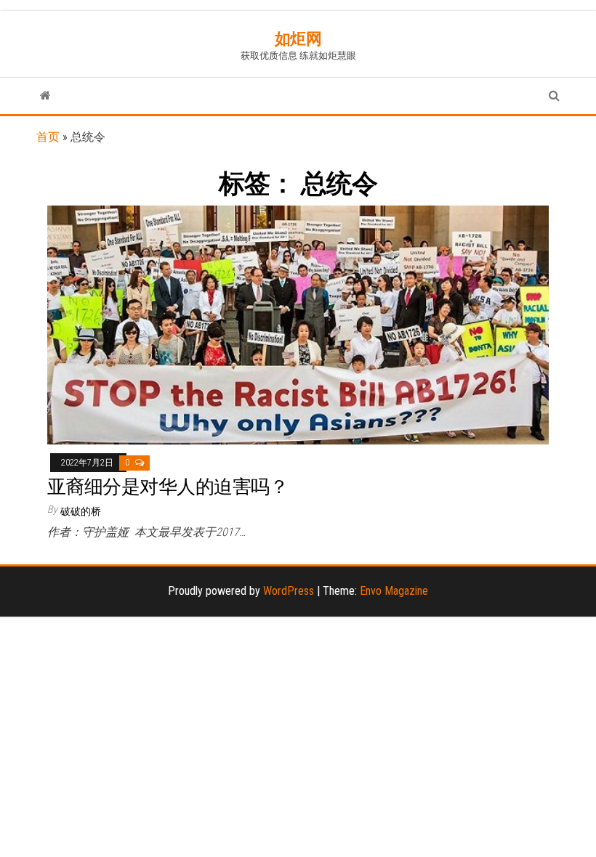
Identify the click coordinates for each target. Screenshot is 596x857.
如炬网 (298, 39)
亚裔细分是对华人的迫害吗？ (167, 486)
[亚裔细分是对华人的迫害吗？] (298, 324)
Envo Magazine (394, 591)
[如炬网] (45, 96)
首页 (48, 137)
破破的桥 (80, 511)
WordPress (288, 591)
